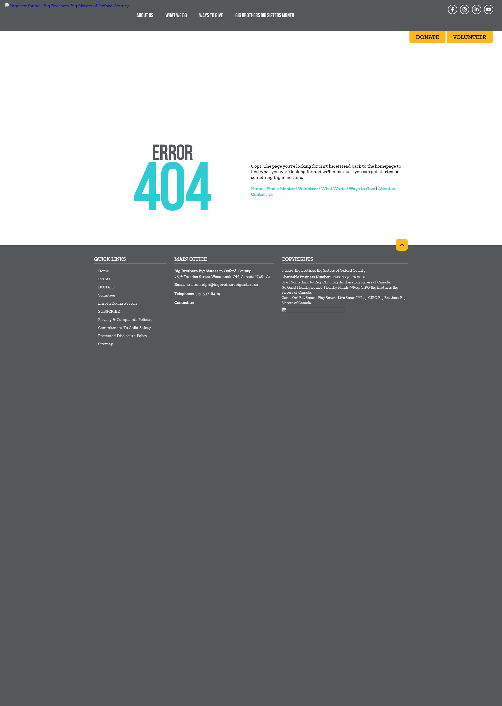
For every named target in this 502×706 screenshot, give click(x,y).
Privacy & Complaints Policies (125, 319)
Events (104, 278)
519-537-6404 (207, 293)
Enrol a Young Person (117, 303)
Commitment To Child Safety (124, 327)
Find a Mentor (280, 188)
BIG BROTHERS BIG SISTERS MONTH (264, 16)
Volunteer (308, 188)
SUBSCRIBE (109, 311)
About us (387, 188)
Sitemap (105, 343)
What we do (176, 16)
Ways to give (211, 16)
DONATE (106, 286)
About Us (144, 16)
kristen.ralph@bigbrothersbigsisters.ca (222, 284)
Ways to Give (362, 188)
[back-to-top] (402, 245)
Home (257, 188)
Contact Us (262, 194)
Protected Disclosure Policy (122, 335)
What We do (333, 188)
